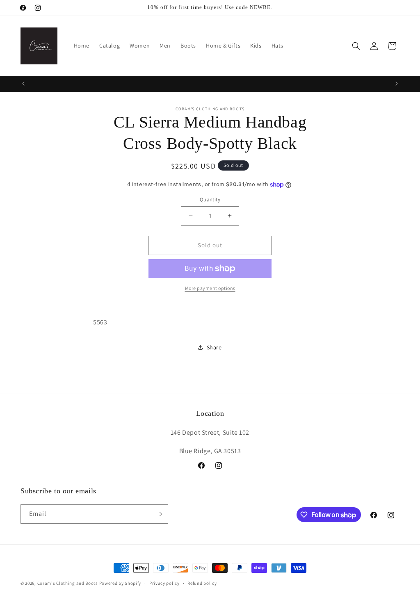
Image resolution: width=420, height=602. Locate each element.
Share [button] (214, 347)
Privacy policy (164, 583)
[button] (356, 46)
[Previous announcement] (23, 83)
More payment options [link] (210, 288)
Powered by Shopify (120, 583)
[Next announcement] (397, 83)
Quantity (210, 199)
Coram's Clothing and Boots (67, 583)
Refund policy (202, 583)
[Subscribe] (159, 514)
